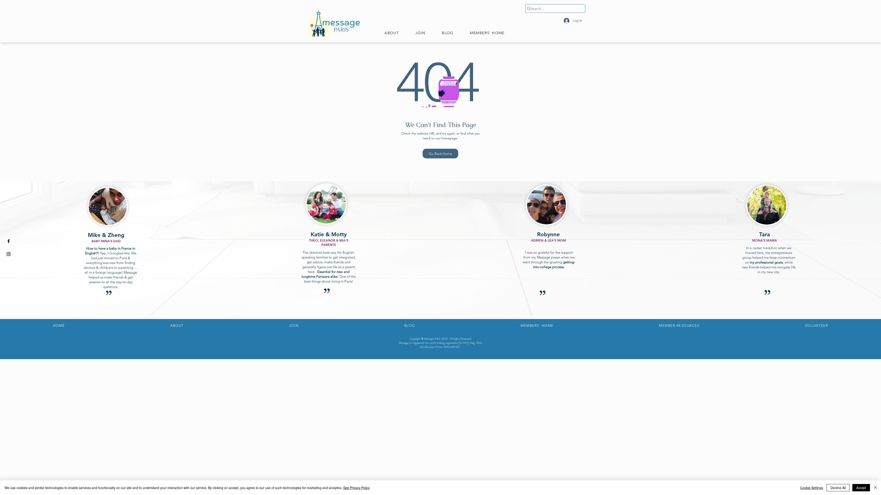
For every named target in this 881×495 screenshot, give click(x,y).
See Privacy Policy (356, 487)
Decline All (838, 487)
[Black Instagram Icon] (8, 254)
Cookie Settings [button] (811, 487)
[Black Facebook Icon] (8, 241)
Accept (861, 487)
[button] (391, 33)
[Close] (875, 487)
